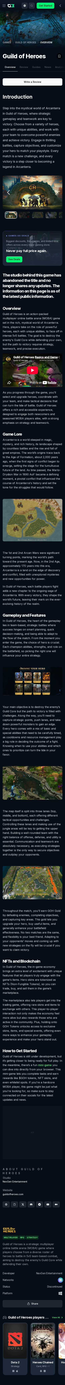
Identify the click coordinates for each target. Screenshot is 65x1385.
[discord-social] (31, 1204)
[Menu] (4, 6)
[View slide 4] (51, 215)
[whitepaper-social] (14, 1204)
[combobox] (25, 6)
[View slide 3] (37, 215)
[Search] (32, 6)
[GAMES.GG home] (12, 5)
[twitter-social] (22, 1204)
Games (7, 42)
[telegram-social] (39, 1204)
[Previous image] (8, 192)
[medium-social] (56, 1204)
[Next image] (56, 192)
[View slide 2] (24, 215)
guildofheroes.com (13, 1194)
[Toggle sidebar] (60, 6)
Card (38, 1366)
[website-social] (6, 1204)
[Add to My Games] (59, 56)
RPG (44, 1366)
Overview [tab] (10, 67)
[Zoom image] (32, 192)
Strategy (15, 1366)
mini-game (45, 1065)
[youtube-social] (47, 1204)
